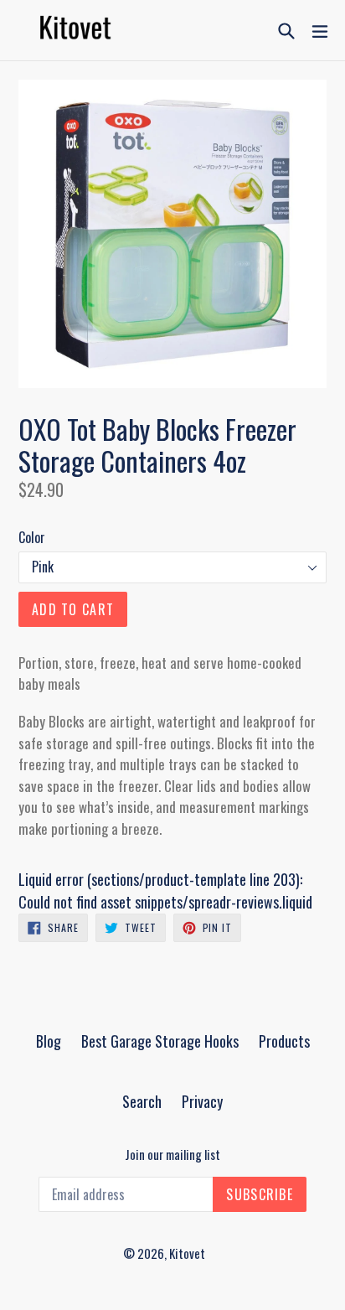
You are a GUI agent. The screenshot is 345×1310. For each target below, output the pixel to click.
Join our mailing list (172, 1154)
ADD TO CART (73, 609)
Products (284, 1041)
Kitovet (187, 1253)
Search (142, 1101)
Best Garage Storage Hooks (160, 1041)
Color (31, 537)
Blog (48, 1041)
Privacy (202, 1101)
